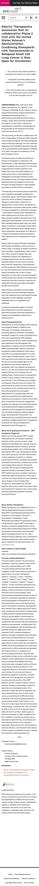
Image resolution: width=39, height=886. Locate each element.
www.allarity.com (8, 545)
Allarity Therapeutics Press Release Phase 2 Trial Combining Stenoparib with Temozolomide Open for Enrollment (19, 772)
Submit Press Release (12, 878)
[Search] (26, 17)
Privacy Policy (29, 883)
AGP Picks (5, 3)
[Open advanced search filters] (31, 17)
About (10, 874)
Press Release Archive (23, 874)
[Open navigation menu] (3, 17)
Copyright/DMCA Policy (13, 883)
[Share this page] (36, 17)
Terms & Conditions (28, 878)
